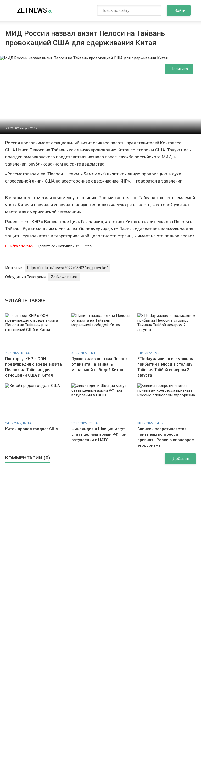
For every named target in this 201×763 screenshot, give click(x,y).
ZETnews (34, 10)
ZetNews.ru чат (64, 277)
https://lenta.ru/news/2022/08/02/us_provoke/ (67, 267)
